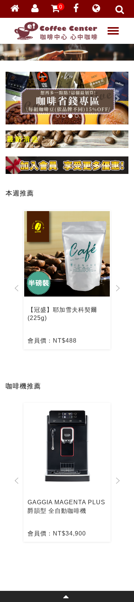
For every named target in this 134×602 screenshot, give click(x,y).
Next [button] (117, 288)
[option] (67, 279)
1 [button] (54, 366)
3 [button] (76, 366)
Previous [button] (17, 288)
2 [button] (65, 366)
